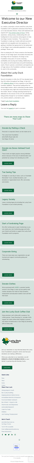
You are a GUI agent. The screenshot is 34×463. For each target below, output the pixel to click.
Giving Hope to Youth (8, 390)
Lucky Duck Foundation (12, 101)
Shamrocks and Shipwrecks (10, 404)
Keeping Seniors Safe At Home (10, 395)
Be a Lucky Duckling (7, 393)
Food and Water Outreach (9, 400)
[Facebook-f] (2, 434)
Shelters (4, 412)
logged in (11, 108)
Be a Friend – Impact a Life (9, 402)
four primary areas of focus (17, 32)
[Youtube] (5, 434)
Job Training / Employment (9, 414)
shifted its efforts (9, 83)
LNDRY (17, 287)
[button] (17, 14)
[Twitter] (8, 434)
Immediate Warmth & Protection (11, 397)
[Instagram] (15, 434)
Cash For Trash (6, 409)
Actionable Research (8, 407)
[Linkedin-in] (12, 434)
